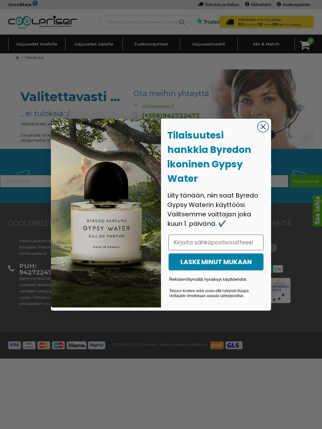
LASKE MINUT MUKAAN (216, 262)
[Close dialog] (263, 126)
